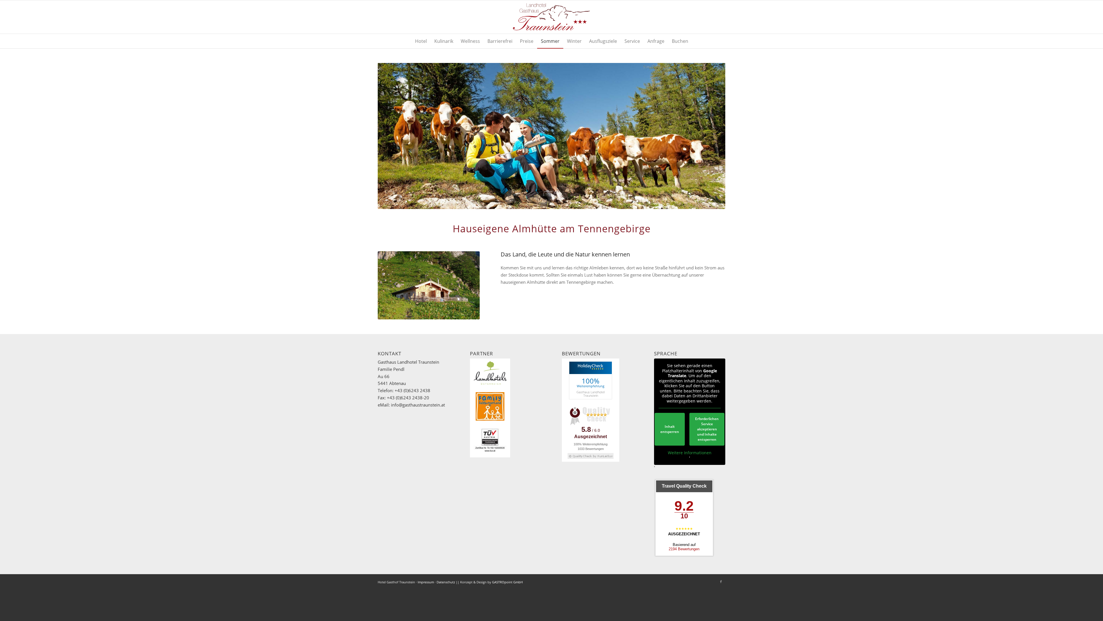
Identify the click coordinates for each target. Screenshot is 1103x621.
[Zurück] (390, 136)
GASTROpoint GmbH (507, 582)
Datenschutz (446, 582)
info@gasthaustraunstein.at (418, 405)
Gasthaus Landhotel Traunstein (590, 394)
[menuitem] (421, 41)
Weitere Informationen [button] (689, 452)
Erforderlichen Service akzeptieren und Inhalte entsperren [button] (707, 429)
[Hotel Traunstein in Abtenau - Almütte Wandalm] (429, 285)
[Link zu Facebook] (721, 581)
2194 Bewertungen (684, 549)
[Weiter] (712, 136)
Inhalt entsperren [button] (669, 429)
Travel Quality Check (684, 486)
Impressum (426, 582)
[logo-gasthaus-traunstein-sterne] (551, 17)
